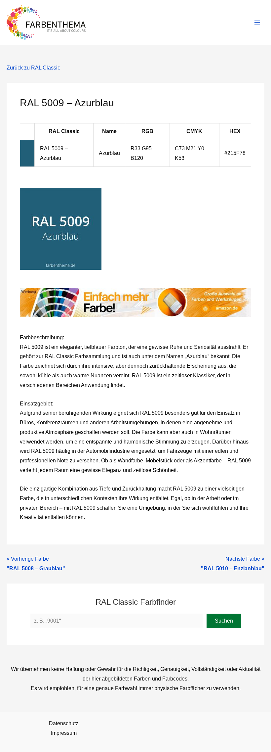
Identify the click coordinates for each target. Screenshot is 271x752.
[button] (224, 621)
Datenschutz (63, 723)
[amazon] (135, 302)
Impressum (64, 733)
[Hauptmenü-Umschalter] (257, 22)
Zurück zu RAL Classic (33, 67)
